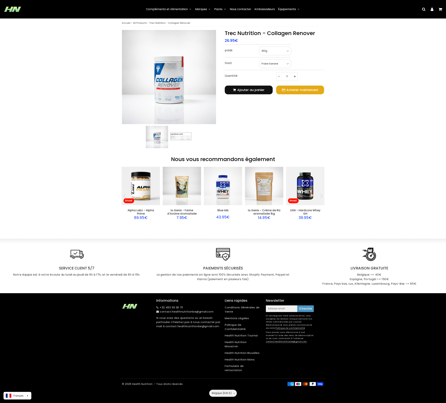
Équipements (287, 9)
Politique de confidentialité (290, 328)
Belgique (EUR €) (222, 393)
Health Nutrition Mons (240, 359)
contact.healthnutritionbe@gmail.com (186, 311)
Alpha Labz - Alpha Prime (141, 212)
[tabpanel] (157, 137)
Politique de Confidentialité (235, 327)
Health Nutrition (142, 384)
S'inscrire (305, 309)
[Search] (424, 9)
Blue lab (223, 210)
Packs (218, 9)
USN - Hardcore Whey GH (305, 212)
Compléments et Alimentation (167, 9)
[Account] (432, 9)
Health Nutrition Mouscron (236, 344)
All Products (140, 22)
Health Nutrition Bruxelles (242, 353)
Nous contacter (240, 9)
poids (229, 50)
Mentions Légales (237, 318)
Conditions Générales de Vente (242, 309)
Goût (228, 63)
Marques (201, 9)
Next (212, 76)
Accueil (126, 22)
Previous (126, 76)
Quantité (231, 76)
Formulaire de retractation (234, 368)
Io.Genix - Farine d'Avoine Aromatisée (182, 212)
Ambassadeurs (264, 9)
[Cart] (440, 9)
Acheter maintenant (302, 90)
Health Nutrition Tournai (241, 335)
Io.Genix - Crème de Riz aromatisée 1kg (264, 212)
